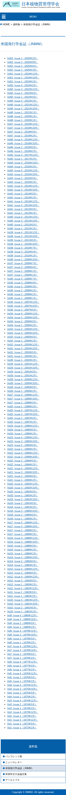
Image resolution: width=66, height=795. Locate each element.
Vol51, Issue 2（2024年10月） (23, 77)
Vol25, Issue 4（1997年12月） (23, 410)
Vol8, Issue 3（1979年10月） (22, 634)
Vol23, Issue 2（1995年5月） (22, 445)
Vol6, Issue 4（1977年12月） (22, 662)
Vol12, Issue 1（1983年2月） (22, 584)
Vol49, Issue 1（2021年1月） (22, 112)
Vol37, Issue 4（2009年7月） (22, 263)
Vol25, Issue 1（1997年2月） (22, 422)
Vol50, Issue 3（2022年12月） (23, 89)
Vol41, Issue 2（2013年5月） (22, 209)
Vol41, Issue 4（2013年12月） (23, 201)
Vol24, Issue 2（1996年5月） (22, 429)
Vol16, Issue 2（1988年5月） (22, 545)
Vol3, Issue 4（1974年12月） (22, 700)
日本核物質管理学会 (40, 4)
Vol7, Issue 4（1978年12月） (22, 646)
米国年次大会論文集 (16, 774)
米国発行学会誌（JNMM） (19, 768)
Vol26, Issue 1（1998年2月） (22, 406)
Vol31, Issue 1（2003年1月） (22, 356)
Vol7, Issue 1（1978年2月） (22, 658)
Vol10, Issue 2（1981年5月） (22, 607)
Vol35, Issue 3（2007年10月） (23, 306)
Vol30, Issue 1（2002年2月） (22, 360)
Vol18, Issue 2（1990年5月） (22, 514)
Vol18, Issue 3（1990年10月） (23, 511)
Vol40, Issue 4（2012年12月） (23, 217)
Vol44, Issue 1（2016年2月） (22, 166)
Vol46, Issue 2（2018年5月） (22, 147)
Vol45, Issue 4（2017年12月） (23, 155)
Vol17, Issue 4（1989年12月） (23, 522)
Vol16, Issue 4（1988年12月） (23, 538)
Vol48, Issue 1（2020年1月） (22, 120)
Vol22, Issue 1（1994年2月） (22, 464)
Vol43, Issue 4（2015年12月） (23, 170)
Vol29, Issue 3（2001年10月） (23, 367)
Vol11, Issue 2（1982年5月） (22, 592)
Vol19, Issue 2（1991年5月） (22, 503)
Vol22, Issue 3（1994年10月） (23, 456)
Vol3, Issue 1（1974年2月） (22, 708)
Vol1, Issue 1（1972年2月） (22, 727)
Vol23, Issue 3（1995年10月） (23, 441)
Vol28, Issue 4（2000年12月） (23, 379)
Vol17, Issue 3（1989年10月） (23, 526)
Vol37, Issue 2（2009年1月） (22, 271)
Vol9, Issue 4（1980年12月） (22, 615)
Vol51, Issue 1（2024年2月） (22, 81)
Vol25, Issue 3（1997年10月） (23, 414)
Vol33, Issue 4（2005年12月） (23, 329)
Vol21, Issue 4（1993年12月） (23, 468)
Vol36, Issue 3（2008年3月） (22, 286)
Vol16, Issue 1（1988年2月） (22, 549)
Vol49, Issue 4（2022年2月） (22, 100)
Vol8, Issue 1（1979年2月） (22, 642)
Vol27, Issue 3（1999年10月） (23, 398)
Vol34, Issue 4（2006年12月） (23, 313)
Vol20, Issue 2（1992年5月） (22, 491)
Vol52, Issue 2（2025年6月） (22, 66)
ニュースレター (13, 762)
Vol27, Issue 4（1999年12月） (23, 395)
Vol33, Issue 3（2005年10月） (23, 333)
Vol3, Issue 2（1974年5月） (22, 704)
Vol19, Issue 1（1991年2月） (22, 507)
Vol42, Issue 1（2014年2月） (22, 197)
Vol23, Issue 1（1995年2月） (22, 449)
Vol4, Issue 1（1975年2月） (22, 696)
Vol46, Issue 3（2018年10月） (23, 143)
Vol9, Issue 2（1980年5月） (22, 623)
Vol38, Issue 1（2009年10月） (23, 259)
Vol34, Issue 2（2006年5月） (22, 321)
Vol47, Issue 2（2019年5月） (22, 131)
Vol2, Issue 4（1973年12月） (22, 712)
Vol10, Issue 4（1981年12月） (23, 600)
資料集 (16, 24)
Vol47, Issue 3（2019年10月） (23, 128)
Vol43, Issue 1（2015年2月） (22, 182)
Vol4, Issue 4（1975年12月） (22, 685)
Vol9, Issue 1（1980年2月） (22, 627)
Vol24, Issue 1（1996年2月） (22, 433)
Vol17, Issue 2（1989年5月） (22, 530)
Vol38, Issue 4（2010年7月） (22, 248)
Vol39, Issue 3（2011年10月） (23, 236)
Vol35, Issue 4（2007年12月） (23, 302)
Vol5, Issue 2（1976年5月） (22, 677)
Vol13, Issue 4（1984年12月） (23, 569)
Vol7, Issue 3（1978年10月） (22, 650)
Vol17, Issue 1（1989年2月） (22, 534)
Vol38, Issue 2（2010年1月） (22, 255)
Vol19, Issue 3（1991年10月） (23, 499)
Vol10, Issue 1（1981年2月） (22, 611)
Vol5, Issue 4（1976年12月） (22, 673)
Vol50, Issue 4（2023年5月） (22, 85)
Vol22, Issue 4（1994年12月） (23, 453)
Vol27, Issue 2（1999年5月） (22, 402)
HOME (6, 24)
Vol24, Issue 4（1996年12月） (23, 425)
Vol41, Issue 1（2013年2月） (22, 213)
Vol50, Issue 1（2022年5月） (22, 97)
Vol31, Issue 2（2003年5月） (22, 352)
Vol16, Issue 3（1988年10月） (23, 542)
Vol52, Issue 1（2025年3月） (22, 70)
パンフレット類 (13, 756)
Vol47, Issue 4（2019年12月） (23, 124)
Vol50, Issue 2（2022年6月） (22, 93)
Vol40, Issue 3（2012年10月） (23, 220)
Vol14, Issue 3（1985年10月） (23, 557)
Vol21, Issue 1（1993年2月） (22, 480)
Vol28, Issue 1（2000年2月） (22, 391)
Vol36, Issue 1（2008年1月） (22, 298)
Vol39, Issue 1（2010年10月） (23, 244)
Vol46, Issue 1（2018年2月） (22, 151)
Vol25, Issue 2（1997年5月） (22, 418)
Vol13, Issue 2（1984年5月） (22, 573)
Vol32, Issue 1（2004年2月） (22, 340)
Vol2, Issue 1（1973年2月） (22, 716)
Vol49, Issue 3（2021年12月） (23, 104)
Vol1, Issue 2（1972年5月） (22, 723)
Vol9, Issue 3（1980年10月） (22, 619)
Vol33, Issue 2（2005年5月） (22, 337)
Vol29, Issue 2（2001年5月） (22, 371)
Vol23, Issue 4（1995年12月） (23, 437)
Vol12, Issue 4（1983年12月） (23, 576)
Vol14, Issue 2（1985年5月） (22, 561)
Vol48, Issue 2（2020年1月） (22, 116)
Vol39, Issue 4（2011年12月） (23, 232)
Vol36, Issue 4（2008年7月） (22, 278)
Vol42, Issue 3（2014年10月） (23, 189)
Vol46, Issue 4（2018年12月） (23, 139)
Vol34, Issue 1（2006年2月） (22, 325)
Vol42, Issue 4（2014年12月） (23, 186)
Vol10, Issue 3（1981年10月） (23, 603)
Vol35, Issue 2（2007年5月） (22, 309)
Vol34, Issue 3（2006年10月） (23, 317)
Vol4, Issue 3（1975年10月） (22, 689)
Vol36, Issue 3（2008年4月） (22, 282)
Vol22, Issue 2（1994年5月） (22, 460)
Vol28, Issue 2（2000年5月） (22, 387)
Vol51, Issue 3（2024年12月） (23, 73)
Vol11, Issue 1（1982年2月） (22, 596)
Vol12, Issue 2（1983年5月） (22, 580)
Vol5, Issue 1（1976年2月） (22, 681)
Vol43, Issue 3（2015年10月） (23, 174)
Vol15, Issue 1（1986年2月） (22, 553)
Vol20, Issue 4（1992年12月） (23, 484)
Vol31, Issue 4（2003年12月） (23, 344)
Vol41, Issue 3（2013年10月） (23, 205)
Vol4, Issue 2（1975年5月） (22, 692)
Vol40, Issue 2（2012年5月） (22, 224)
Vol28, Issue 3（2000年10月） (23, 383)
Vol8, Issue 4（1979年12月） (22, 631)
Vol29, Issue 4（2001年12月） (23, 364)
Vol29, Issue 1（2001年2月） (22, 375)
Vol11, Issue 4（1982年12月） (23, 588)
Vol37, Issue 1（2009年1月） (22, 275)
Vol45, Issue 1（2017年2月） (22, 159)
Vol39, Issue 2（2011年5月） (22, 240)
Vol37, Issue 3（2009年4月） (22, 267)
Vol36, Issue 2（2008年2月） (22, 290)
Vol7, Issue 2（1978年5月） (22, 654)
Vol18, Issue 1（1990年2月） (22, 518)
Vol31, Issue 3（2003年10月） (23, 348)
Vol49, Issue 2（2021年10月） (23, 108)
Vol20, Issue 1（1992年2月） (22, 495)
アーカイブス (12, 780)
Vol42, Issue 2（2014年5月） (22, 193)
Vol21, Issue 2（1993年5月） (22, 476)
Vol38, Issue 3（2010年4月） (22, 251)
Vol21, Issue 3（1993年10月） (23, 472)
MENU (33, 16)
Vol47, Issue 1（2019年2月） (22, 135)
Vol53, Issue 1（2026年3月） (22, 58)
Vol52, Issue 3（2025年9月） (22, 62)
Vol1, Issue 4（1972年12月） (22, 720)
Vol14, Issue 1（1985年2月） (22, 565)
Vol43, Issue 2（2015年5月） (22, 178)
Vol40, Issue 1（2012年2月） (22, 228)
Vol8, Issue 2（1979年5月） (22, 638)
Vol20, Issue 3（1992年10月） (23, 487)
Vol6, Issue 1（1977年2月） (22, 669)
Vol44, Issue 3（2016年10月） (23, 162)
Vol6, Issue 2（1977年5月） (22, 665)
